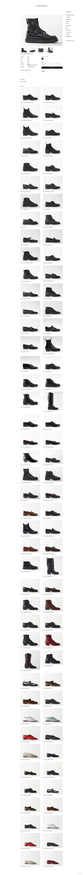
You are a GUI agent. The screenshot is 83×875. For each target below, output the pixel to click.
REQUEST (68, 21)
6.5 (45, 63)
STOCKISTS (68, 30)
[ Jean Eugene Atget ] (70, 15)
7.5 (51, 63)
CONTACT (43, 71)
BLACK (42, 59)
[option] (41, 30)
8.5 (57, 63)
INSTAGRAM (68, 32)
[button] (80, 873)
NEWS (67, 28)
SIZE (43, 61)
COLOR (45, 56)
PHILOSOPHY (68, 25)
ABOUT (67, 23)
